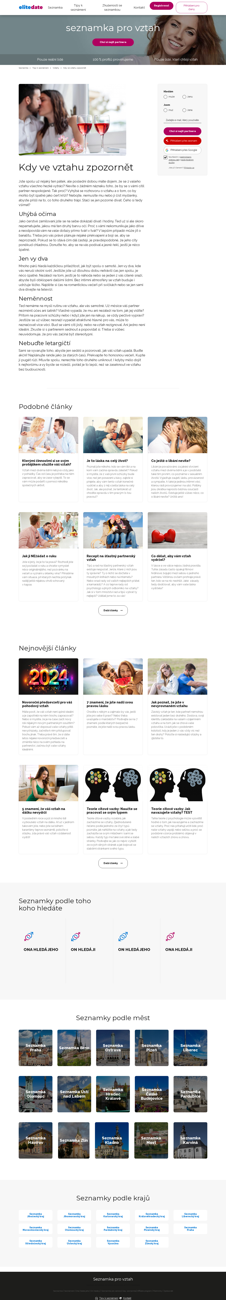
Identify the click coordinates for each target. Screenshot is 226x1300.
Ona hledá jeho (82, 1291)
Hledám (168, 91)
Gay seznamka (129, 1291)
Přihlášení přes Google (184, 150)
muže (172, 96)
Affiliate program (144, 1291)
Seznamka (55, 7)
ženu (190, 96)
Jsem (167, 105)
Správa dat (168, 1291)
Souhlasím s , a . (181, 160)
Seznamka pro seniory (112, 1291)
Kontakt (139, 7)
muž (171, 110)
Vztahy (56, 68)
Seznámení (69, 1291)
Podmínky (157, 1291)
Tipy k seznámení (78, 7)
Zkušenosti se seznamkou (112, 7)
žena (189, 110)
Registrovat (161, 5)
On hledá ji (95, 1291)
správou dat (174, 160)
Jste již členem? (181, 168)
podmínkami (185, 157)
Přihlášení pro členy (192, 7)
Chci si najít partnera (113, 42)
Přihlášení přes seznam (183, 140)
